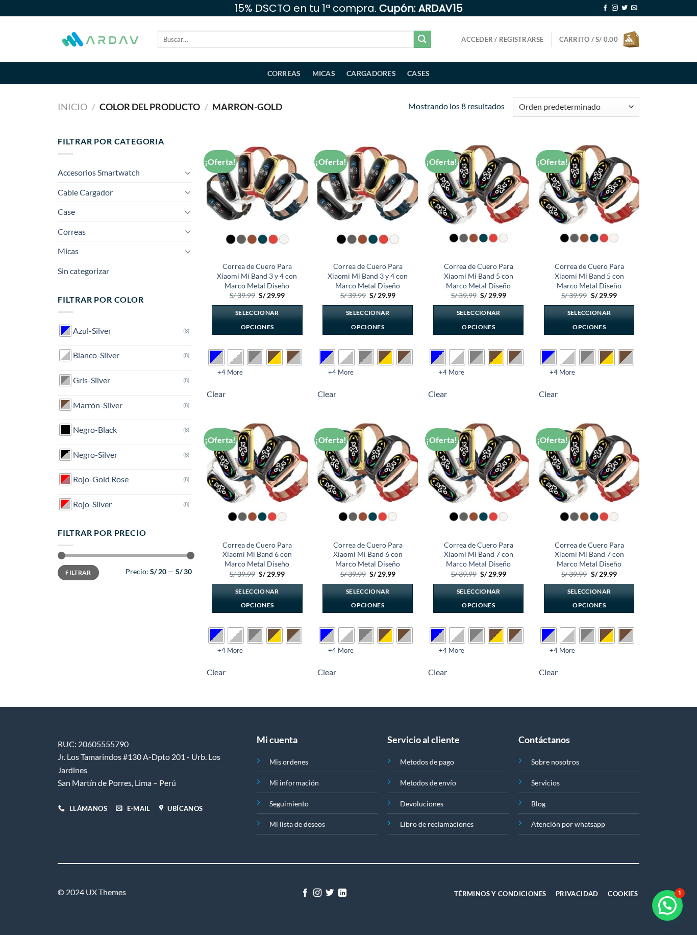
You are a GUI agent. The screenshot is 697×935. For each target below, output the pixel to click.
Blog (538, 803)
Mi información (294, 782)
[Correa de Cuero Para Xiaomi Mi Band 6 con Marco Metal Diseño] (257, 473)
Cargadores (371, 73)
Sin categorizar (83, 271)
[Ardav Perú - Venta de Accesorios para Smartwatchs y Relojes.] (100, 39)
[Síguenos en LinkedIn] (342, 893)
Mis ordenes (288, 761)
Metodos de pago (427, 761)
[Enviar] (422, 39)
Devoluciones (421, 803)
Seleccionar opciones (257, 319)
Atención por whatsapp (568, 824)
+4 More (230, 372)
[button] (667, 905)
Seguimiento (289, 803)
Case (66, 211)
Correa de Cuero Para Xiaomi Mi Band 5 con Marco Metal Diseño (478, 275)
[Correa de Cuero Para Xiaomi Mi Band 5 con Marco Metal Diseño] (478, 195)
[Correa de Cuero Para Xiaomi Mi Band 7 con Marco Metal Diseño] (478, 473)
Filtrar (78, 572)
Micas (323, 73)
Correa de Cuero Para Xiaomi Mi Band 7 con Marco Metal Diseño (478, 554)
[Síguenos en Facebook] (605, 8)
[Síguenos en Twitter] (624, 8)
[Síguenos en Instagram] (615, 8)
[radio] (216, 357)
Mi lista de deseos (297, 824)
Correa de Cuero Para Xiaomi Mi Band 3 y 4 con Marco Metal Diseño (257, 275)
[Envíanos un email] (634, 8)
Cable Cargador (85, 192)
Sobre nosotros (555, 761)
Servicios (545, 782)
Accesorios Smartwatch (99, 172)
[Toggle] (188, 172)
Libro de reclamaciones (437, 824)
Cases (418, 73)
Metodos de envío (428, 782)
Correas (284, 73)
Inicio (72, 106)
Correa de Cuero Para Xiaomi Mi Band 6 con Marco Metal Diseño (257, 554)
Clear (216, 394)
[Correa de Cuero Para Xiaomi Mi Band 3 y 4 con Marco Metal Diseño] (257, 195)
